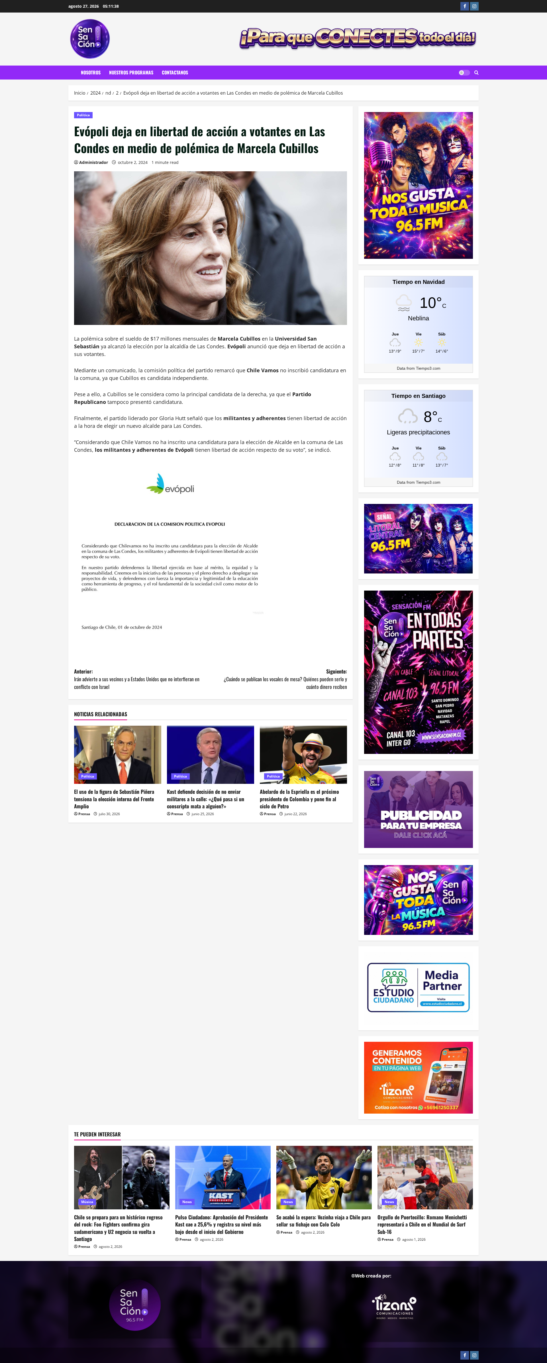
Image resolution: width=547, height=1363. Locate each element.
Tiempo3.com (428, 368)
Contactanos (175, 72)
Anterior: (136, 679)
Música (87, 1201)
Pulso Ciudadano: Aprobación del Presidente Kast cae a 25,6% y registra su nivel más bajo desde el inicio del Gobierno (221, 1224)
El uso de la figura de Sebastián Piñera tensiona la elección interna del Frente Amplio (114, 798)
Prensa (84, 813)
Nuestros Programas (131, 72)
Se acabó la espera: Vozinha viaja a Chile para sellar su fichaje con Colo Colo (323, 1220)
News (187, 1201)
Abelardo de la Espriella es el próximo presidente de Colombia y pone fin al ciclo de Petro (299, 798)
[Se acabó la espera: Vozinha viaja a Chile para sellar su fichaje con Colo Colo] (324, 1177)
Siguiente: (285, 679)
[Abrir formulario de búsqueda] (476, 72)
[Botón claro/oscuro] (464, 73)
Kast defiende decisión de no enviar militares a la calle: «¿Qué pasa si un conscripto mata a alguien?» (205, 798)
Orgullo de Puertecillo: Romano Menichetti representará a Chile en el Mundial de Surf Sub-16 (422, 1224)
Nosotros (91, 72)
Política (83, 115)
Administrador (93, 162)
